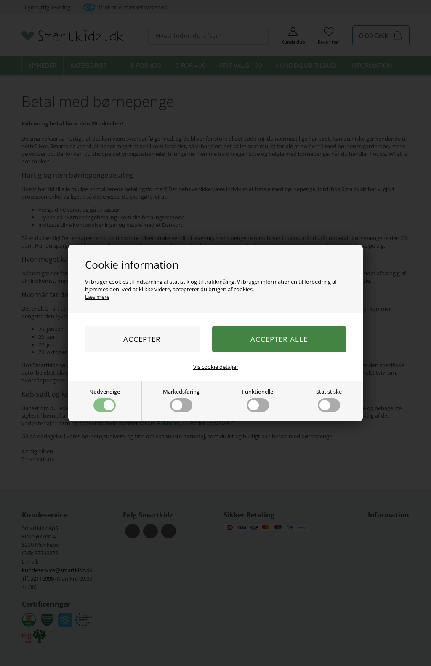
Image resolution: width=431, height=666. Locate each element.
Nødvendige (104, 391)
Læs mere (97, 297)
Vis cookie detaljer (215, 366)
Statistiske (329, 391)
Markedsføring (181, 391)
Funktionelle (257, 391)
